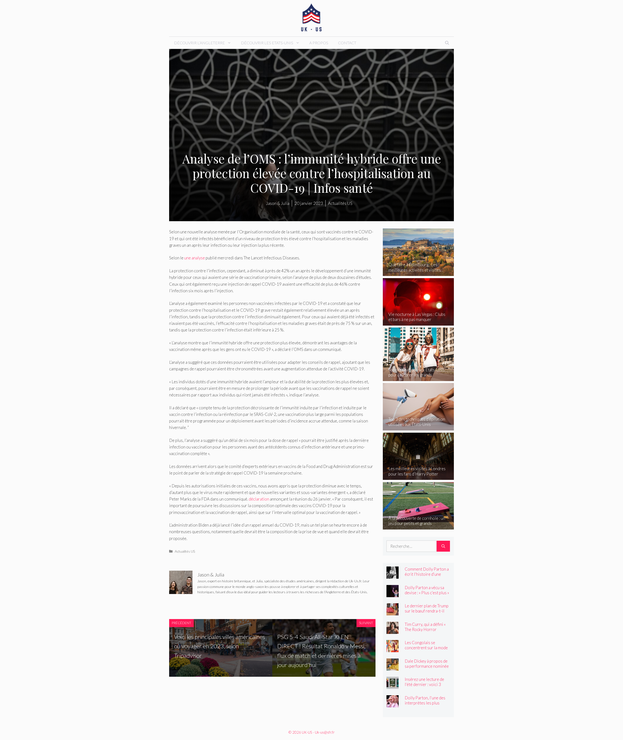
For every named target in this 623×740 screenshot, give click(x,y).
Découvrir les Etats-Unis (267, 42)
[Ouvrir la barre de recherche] (447, 43)
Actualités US (185, 551)
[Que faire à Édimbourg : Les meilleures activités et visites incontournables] (418, 272)
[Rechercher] (443, 546)
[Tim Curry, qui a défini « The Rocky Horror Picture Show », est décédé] (392, 630)
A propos (318, 42)
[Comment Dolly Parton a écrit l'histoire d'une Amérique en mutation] (392, 575)
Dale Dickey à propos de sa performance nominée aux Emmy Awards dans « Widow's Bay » (427, 668)
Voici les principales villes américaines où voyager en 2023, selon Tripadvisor (219, 646)
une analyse (194, 257)
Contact (347, 42)
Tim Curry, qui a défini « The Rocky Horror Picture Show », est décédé (425, 632)
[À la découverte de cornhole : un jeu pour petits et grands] (418, 526)
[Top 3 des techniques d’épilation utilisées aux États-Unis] (418, 427)
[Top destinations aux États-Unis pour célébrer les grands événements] (418, 377)
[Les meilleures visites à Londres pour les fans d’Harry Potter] (418, 476)
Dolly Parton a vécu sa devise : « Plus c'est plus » (427, 590)
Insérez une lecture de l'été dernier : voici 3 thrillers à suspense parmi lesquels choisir (424, 687)
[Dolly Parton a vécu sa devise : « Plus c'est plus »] (392, 593)
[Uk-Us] (311, 17)
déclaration (259, 499)
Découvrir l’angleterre (199, 42)
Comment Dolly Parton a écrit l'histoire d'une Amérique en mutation (427, 574)
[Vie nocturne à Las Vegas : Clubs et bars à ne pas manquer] (418, 322)
